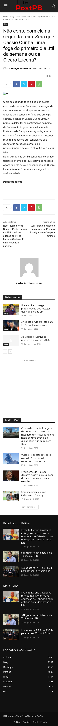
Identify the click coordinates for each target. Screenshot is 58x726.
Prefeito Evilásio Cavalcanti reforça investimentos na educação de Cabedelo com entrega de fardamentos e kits (37, 536)
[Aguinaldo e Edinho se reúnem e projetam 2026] (11, 340)
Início (5, 16)
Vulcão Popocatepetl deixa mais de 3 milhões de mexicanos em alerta (36, 458)
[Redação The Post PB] (5, 68)
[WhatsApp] (39, 84)
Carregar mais (27, 507)
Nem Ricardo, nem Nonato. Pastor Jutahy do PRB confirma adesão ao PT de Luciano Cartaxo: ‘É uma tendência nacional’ (15, 235)
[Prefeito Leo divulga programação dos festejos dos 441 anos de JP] (11, 309)
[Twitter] (24, 84)
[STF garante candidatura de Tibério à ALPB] (11, 556)
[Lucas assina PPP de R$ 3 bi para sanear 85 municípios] (11, 571)
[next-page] (10, 351)
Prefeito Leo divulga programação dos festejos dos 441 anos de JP (35, 308)
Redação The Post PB (21, 68)
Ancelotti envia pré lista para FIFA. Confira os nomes (37, 323)
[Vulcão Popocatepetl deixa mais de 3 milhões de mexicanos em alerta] (11, 458)
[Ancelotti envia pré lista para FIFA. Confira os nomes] (11, 325)
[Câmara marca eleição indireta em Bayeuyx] (11, 496)
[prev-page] (5, 351)
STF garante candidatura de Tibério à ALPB (36, 554)
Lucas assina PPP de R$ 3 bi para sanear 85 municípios (37, 569)
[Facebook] (16, 84)
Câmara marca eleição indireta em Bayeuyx (33, 494)
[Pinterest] (31, 84)
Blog (12, 16)
